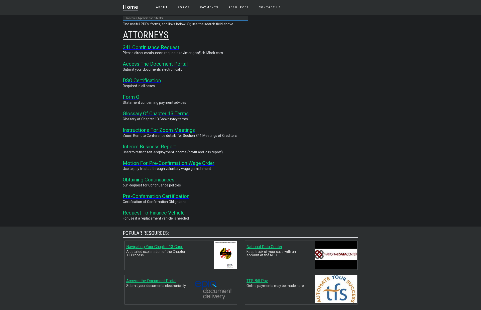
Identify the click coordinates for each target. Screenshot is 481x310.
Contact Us (270, 7)
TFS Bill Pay (257, 280)
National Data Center (264, 246)
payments (209, 7)
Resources (238, 7)
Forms (184, 7)
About (162, 7)
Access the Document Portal (151, 280)
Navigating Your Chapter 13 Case (154, 246)
